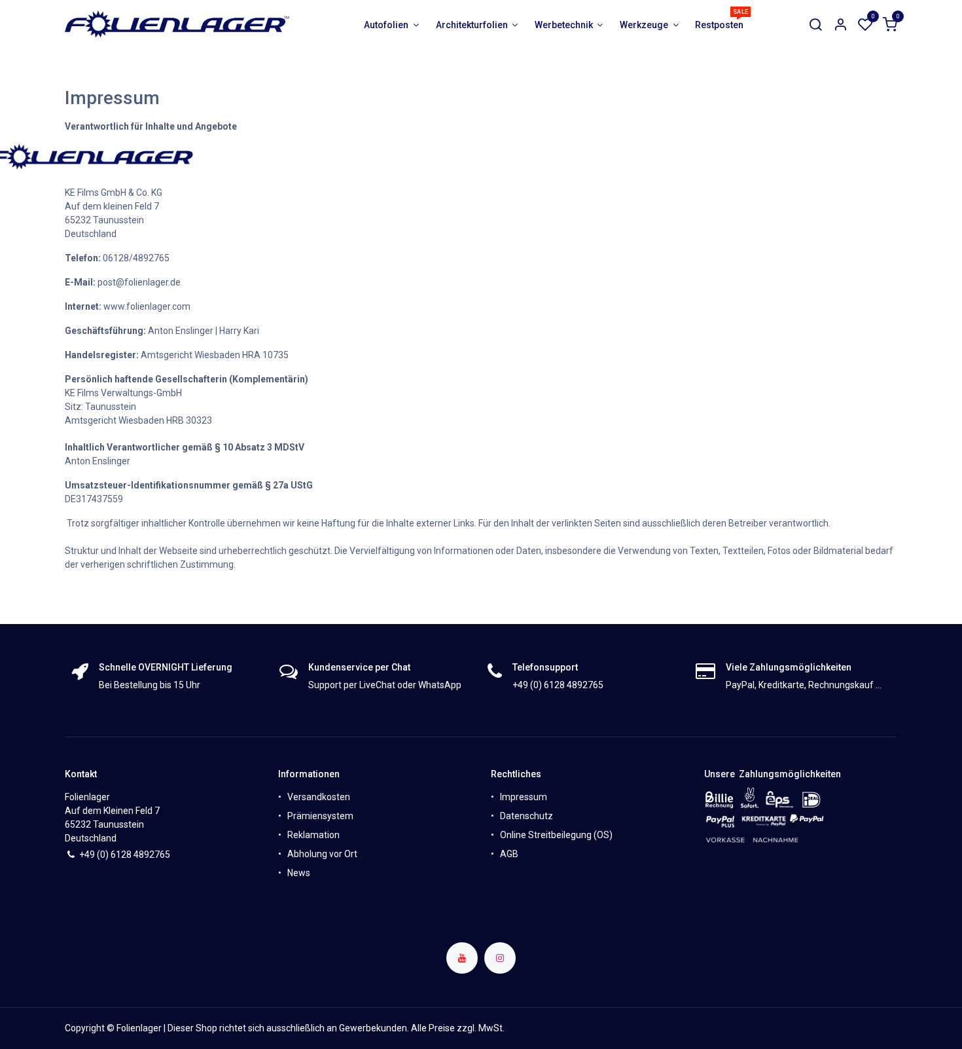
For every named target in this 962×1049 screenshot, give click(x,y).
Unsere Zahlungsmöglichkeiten (772, 774)
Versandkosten (318, 797)
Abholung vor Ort (322, 854)
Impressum (523, 797)
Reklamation (313, 835)
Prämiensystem (320, 816)
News (298, 873)
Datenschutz (526, 816)
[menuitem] (391, 25)
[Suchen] (815, 25)
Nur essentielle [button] (791, 1028)
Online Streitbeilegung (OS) (556, 835)
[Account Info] (840, 25)
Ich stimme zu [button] (861, 1028)
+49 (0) (95, 854)
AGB (509, 854)
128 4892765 (143, 854)
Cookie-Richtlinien (478, 1027)
